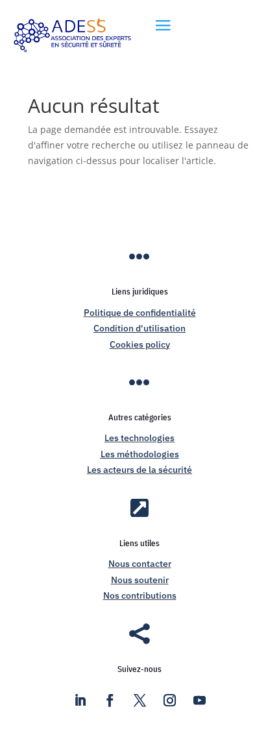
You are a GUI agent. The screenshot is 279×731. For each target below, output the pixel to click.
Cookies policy (140, 344)
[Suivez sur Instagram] (169, 700)
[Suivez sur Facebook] (109, 700)
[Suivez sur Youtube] (199, 700)
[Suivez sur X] (139, 700)
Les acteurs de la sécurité (139, 469)
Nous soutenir (140, 580)
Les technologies (139, 438)
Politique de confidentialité (140, 312)
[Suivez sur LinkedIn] (79, 700)
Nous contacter (139, 563)
